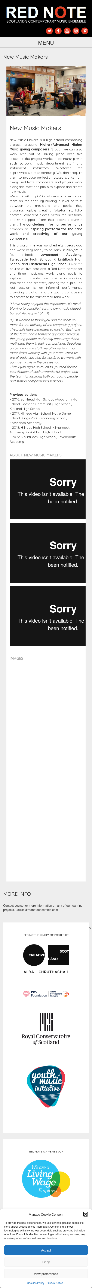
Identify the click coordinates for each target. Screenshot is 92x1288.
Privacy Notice (54, 1283)
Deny (46, 1262)
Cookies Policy (35, 1283)
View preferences (46, 1273)
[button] (85, 1214)
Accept (46, 1250)
